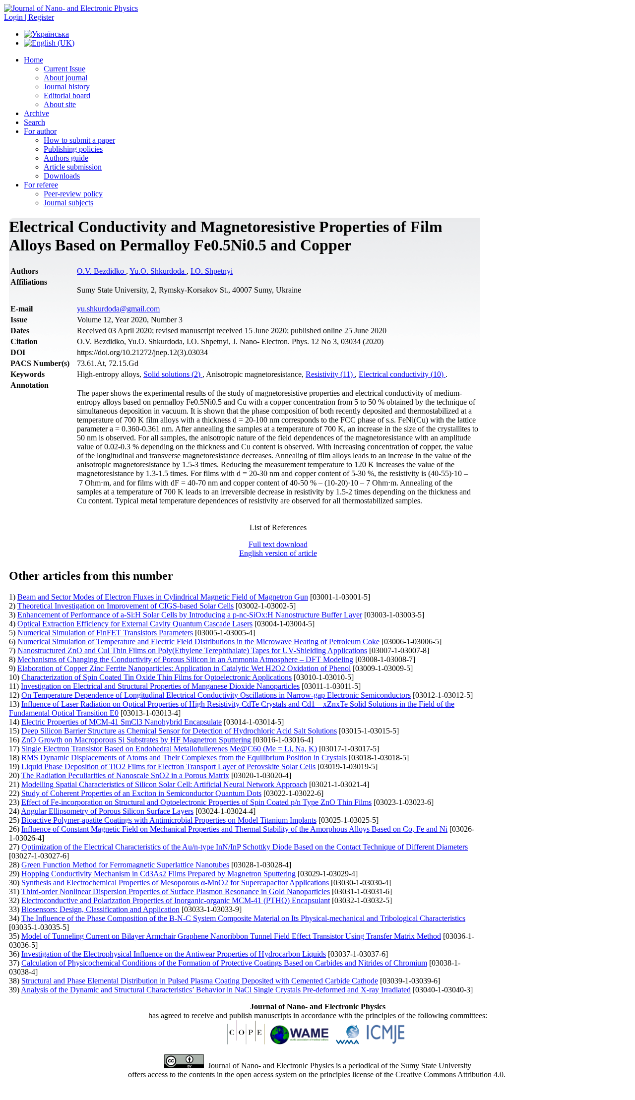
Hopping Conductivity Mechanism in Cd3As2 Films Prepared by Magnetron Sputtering (158, 873)
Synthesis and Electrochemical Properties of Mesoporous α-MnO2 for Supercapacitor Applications (175, 882)
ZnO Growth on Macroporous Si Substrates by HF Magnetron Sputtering (136, 739)
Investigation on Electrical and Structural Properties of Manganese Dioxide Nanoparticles (160, 686)
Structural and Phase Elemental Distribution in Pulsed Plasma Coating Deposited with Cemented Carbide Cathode (199, 981)
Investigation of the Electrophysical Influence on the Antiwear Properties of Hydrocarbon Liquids (173, 954)
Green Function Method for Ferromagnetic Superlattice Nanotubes (125, 864)
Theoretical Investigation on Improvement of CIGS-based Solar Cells (125, 606)
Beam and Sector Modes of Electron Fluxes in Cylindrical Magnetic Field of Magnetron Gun (162, 597)
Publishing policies (73, 149)
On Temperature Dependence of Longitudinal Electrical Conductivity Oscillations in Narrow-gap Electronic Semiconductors (216, 695)
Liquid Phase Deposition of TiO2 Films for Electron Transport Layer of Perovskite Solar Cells (168, 766)
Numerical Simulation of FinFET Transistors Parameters (105, 632)
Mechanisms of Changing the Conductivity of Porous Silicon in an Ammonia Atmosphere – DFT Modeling (185, 659)
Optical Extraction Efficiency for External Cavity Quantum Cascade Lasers (135, 623)
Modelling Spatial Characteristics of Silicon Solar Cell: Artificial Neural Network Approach (164, 784)
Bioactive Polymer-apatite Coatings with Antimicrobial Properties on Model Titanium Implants (169, 820)
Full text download (278, 544)
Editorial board (67, 95)
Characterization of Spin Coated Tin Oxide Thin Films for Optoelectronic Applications (156, 677)
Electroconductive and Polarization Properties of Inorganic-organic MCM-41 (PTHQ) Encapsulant (175, 900)
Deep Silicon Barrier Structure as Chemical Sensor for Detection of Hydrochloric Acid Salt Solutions (179, 731)
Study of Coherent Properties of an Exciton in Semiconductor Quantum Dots (141, 793)
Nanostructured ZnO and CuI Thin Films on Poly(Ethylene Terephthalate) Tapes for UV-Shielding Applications (192, 650)
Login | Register (29, 17)
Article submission (73, 167)
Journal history (67, 86)
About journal (65, 77)
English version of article (278, 553)
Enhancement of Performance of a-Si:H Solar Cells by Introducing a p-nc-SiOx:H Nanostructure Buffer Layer (189, 615)
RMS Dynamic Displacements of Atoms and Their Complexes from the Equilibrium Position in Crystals (184, 757)
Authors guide (66, 158)
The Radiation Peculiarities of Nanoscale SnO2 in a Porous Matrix (125, 775)
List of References (278, 527)
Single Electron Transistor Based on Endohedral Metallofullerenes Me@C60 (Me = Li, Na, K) (169, 748)
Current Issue (64, 68)
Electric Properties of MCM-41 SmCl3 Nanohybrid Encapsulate (121, 722)
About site (60, 104)
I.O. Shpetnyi (211, 271)
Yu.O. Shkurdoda (158, 271)
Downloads (62, 176)
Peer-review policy (73, 193)
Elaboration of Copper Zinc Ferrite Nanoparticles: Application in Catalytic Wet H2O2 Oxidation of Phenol (184, 668)
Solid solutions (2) (172, 374)
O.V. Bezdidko (101, 271)
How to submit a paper (79, 140)
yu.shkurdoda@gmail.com (118, 309)
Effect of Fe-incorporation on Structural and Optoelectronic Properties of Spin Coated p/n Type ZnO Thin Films (196, 802)
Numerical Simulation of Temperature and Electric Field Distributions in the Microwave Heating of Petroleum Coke (198, 641)
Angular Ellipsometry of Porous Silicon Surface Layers (107, 811)
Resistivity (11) (330, 374)
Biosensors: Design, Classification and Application (100, 909)
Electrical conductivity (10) (402, 374)
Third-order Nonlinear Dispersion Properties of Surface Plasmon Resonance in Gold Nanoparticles (175, 891)
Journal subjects (68, 202)
